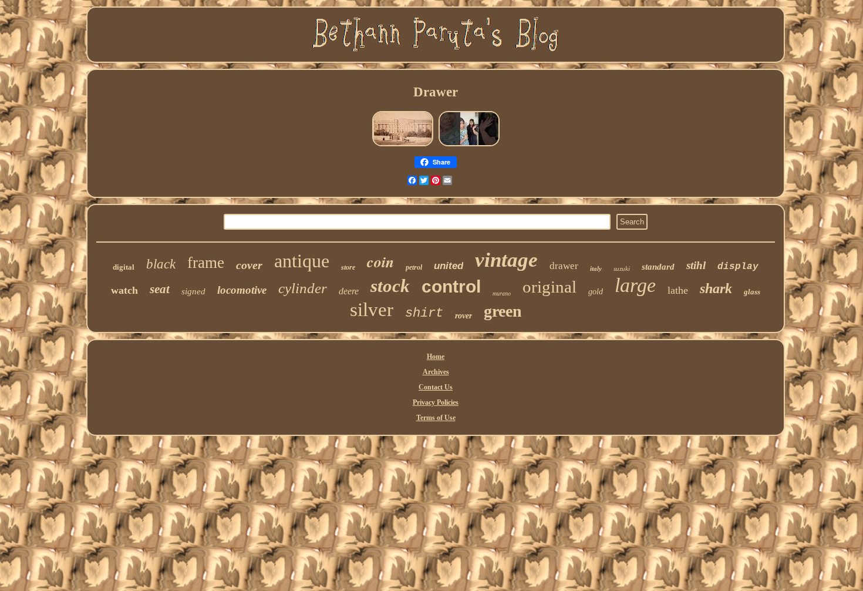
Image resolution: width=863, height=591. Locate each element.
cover (249, 264)
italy (596, 268)
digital (123, 267)
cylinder (302, 288)
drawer (564, 265)
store (348, 267)
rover (463, 315)
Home (435, 356)
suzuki (621, 268)
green (503, 311)
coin (380, 261)
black (161, 264)
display (738, 266)
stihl (696, 265)
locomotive (242, 290)
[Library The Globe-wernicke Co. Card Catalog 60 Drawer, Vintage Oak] (402, 146)
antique (301, 260)
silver (371, 309)
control (451, 286)
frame (205, 262)
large (635, 285)
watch (124, 290)
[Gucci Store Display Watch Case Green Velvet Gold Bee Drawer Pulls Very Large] (469, 146)
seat (160, 289)
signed (193, 291)
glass (752, 291)
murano (502, 293)
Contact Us (436, 387)
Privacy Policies (436, 402)
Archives (436, 372)
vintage (506, 260)
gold (595, 291)
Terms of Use (436, 418)
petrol (414, 267)
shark (716, 288)
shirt (424, 313)
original (549, 286)
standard (658, 266)
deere (349, 291)
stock (390, 286)
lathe (678, 290)
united (448, 265)
